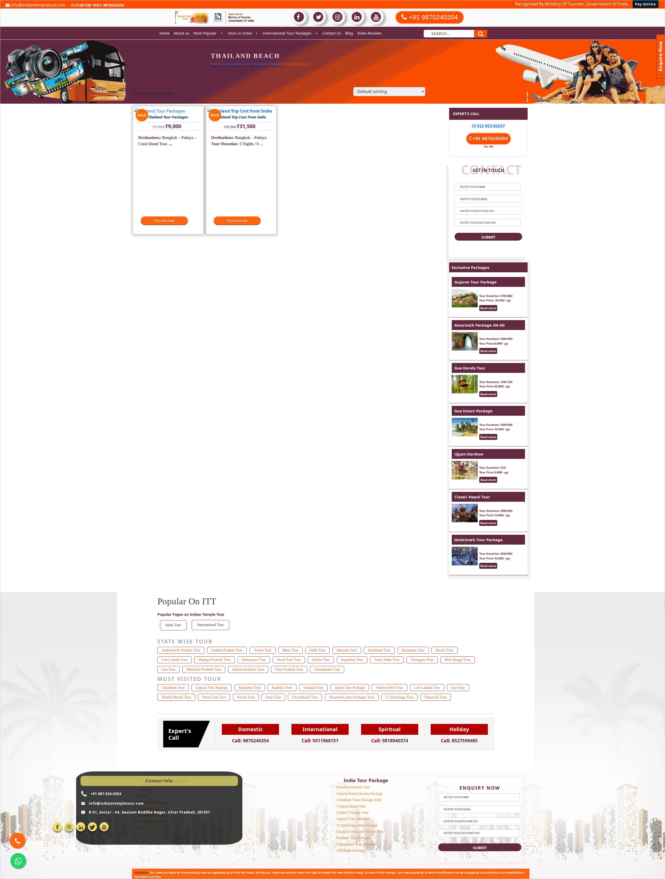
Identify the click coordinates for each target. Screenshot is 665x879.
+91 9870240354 (489, 138)
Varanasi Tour (313, 688)
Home (164, 33)
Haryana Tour (347, 650)
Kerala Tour (444, 650)
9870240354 (113, 5)
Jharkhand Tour (379, 650)
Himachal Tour (436, 697)
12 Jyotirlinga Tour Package (357, 825)
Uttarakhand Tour (327, 669)
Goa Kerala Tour (470, 368)
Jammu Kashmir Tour (248, 669)
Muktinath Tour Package (478, 539)
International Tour (210, 625)
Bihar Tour (290, 650)
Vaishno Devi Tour (389, 688)
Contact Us (331, 33)
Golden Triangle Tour (352, 813)
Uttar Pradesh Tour (289, 669)
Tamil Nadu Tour (387, 660)
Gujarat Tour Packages (353, 819)
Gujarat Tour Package (475, 282)
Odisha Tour (321, 660)
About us (181, 33)
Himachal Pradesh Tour (204, 669)
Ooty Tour (273, 697)
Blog (349, 33)
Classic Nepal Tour (472, 496)
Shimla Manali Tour (176, 697)
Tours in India (240, 33)
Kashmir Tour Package (353, 838)
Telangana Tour (422, 660)
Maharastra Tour (254, 660)
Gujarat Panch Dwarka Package (359, 794)
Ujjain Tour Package (350, 688)
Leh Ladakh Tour (427, 688)
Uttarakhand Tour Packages (356, 844)
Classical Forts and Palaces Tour (360, 832)
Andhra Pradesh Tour (227, 650)
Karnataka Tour (413, 650)
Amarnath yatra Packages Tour (351, 697)
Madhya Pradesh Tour (214, 660)
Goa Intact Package (473, 410)
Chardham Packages (351, 850)
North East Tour (289, 660)
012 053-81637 (490, 126)
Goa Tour (169, 669)
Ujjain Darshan (468, 454)
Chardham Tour (173, 688)
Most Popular (205, 33)
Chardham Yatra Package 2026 (358, 800)
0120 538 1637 (88, 5)
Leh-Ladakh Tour (175, 660)
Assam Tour (262, 650)
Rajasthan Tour (352, 660)
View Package (164, 220)
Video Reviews (369, 33)
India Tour (173, 625)
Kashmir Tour (282, 688)
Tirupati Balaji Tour (351, 806)
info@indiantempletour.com (37, 5)
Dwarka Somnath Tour (353, 787)
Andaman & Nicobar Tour (181, 650)
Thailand (276, 64)
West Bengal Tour (457, 660)
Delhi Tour (317, 650)
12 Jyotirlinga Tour (399, 697)
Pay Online (645, 4)
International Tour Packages (287, 33)
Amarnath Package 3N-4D (479, 325)
